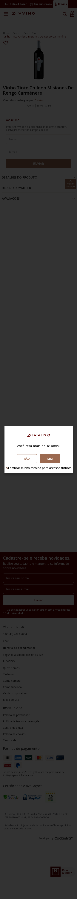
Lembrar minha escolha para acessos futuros (40, 468)
